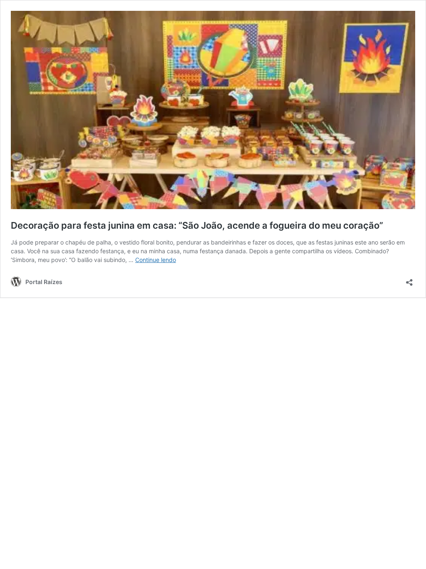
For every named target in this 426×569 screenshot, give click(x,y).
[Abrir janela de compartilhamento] (409, 279)
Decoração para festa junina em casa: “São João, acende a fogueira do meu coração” (197, 225)
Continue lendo (155, 259)
